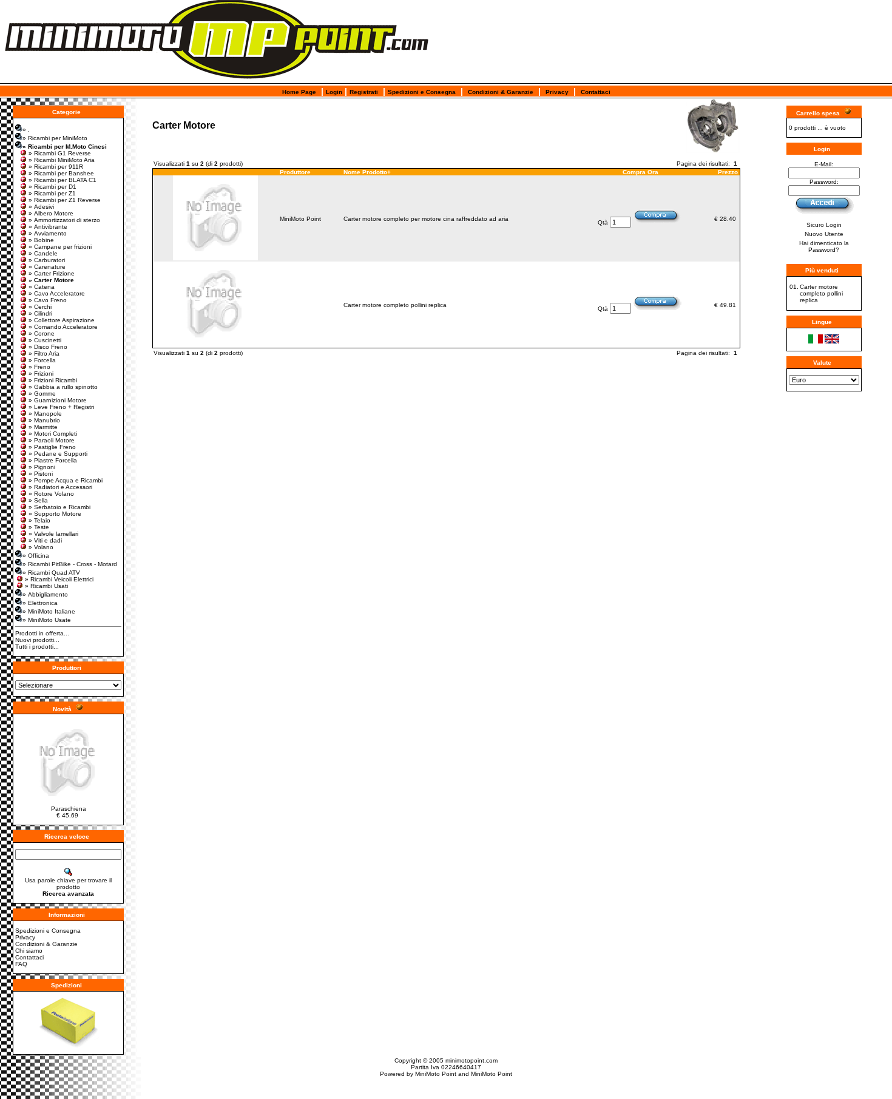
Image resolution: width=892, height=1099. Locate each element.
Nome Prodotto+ (367, 172)
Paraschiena (68, 808)
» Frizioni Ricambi (53, 380)
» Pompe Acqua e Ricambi (66, 480)
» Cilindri (40, 313)
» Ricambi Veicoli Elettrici (59, 579)
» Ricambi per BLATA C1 (62, 180)
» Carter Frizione (52, 273)
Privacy (557, 92)
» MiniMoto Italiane (48, 611)
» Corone (42, 333)
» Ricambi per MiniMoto (54, 138)
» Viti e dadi (45, 540)
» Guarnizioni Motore (58, 400)
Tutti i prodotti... (37, 646)
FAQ (21, 964)
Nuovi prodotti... (37, 640)
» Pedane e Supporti (58, 453)
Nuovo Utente (824, 234)
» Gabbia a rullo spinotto (63, 387)
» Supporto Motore (55, 513)
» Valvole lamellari (53, 533)
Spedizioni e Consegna (422, 92)
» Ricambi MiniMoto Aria (62, 160)
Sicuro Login (824, 224)
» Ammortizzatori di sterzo (64, 220)
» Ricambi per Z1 (52, 193)
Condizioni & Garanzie (500, 92)
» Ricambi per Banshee (61, 173)
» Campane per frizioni (60, 246)
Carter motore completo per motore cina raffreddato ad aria (426, 218)
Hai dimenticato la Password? (824, 246)
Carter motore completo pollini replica (395, 305)
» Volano (41, 547)
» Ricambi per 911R (56, 166)
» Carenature (47, 266)
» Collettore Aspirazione (62, 320)
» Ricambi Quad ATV (51, 572)
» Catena (42, 286)
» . (26, 129)
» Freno (39, 367)
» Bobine (41, 240)
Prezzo (728, 172)
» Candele (43, 253)
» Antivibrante (48, 226)
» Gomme (42, 393)
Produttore (295, 172)
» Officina (35, 555)
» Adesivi (41, 206)
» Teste (39, 527)
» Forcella (42, 360)
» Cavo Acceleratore (57, 293)
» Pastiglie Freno (52, 447)
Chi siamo (28, 950)
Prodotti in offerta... (42, 633)
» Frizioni (41, 373)
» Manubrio (44, 420)
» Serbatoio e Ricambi (59, 507)
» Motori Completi (53, 433)
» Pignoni (42, 467)
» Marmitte (43, 427)
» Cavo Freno (48, 300)
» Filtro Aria (44, 353)
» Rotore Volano (51, 493)
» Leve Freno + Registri (61, 407)
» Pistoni (41, 473)
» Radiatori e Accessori (60, 487)
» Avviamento (48, 233)
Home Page (299, 92)
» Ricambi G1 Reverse (60, 153)
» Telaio (39, 520)
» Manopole (45, 413)
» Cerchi (40, 306)
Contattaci (595, 92)
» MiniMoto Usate (46, 620)
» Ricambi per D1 (52, 186)
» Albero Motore (51, 213)
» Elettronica (40, 603)
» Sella (38, 500)
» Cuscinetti (45, 340)
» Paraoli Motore (52, 440)
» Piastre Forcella (53, 460)
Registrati (364, 92)
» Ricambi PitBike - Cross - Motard (69, 564)
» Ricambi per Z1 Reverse (65, 200)
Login (334, 92)
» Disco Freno (48, 346)
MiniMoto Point (300, 218)
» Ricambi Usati (46, 586)
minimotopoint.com (471, 1060)
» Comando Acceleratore (63, 326)
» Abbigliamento (45, 594)
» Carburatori (47, 260)
